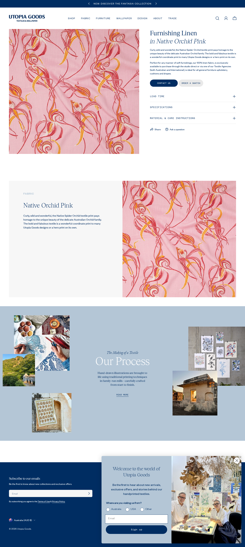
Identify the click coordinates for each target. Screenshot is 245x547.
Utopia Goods (24, 528)
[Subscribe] (89, 493)
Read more (122, 394)
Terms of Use (44, 501)
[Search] (217, 18)
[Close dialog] (237, 460)
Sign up (136, 529)
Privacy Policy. (58, 501)
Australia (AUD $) (23, 520)
